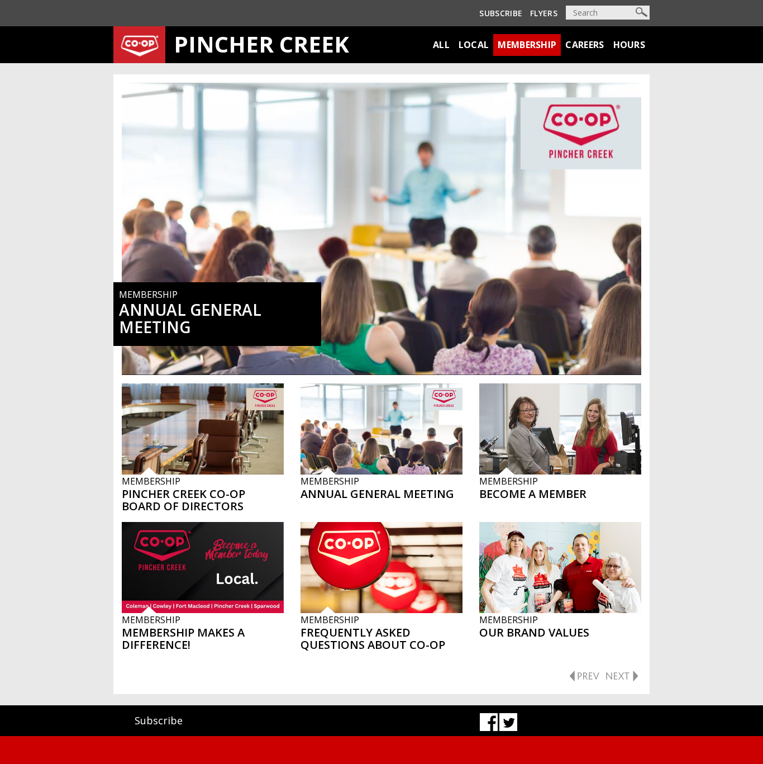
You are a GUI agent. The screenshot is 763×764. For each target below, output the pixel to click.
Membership (527, 45)
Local (474, 45)
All (441, 45)
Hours (629, 45)
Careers (584, 45)
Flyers (543, 13)
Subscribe (500, 13)
